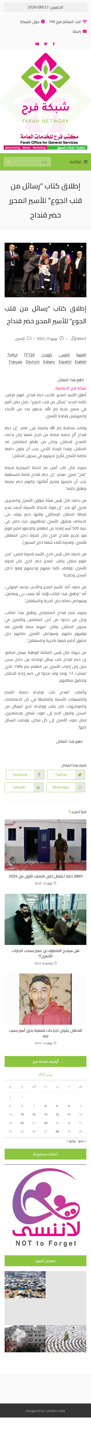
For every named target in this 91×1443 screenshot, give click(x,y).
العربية (81, 354)
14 (33, 1114)
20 (45, 1123)
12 (57, 1114)
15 (22, 1114)
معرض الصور (45, 1260)
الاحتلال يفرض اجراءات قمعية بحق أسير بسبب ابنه (45, 1033)
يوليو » (71, 1141)
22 (22, 1123)
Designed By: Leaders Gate (45, 1411)
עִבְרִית (29, 354)
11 (69, 1114)
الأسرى (20, 338)
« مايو (82, 1141)
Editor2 (80, 338)
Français (15, 361)
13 (45, 1114)
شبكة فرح (45, 109)
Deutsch (33, 361)
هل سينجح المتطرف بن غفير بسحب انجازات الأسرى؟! (45, 953)
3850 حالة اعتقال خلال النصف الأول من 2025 (46, 876)
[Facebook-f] (54, 44)
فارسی (64, 354)
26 (57, 1131)
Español (64, 361)
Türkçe (12, 354)
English (80, 361)
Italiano (49, 361)
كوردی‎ (46, 354)
